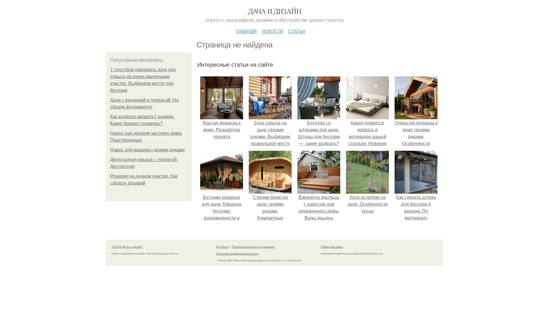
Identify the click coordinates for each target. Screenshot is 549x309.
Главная (246, 30)
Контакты (222, 247)
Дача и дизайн (274, 11)
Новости (272, 30)
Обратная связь (332, 247)
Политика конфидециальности (237, 253)
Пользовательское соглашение (253, 247)
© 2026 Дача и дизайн (127, 247)
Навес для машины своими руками (147, 149)
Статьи (296, 30)
